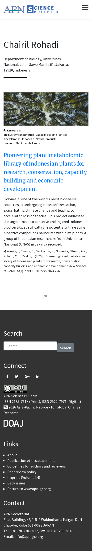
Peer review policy (21, 471)
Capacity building (46, 134)
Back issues (16, 483)
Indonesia (28, 139)
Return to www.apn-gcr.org (29, 488)
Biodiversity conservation (19, 134)
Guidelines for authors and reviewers (36, 466)
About (12, 454)
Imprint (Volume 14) (23, 477)
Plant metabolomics (28, 143)
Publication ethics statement (31, 460)
